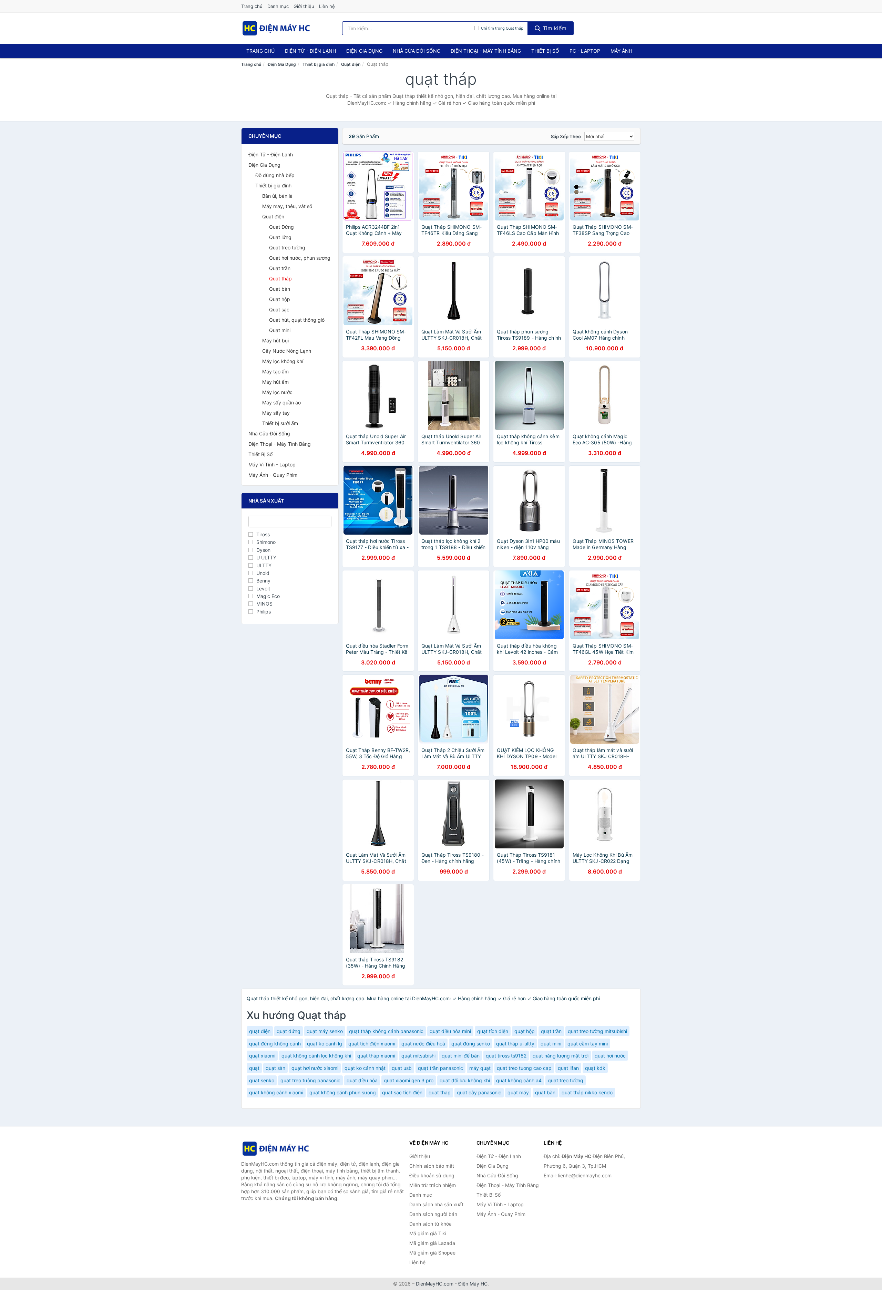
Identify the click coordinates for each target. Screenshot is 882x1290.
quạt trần (551, 1031)
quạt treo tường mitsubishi (597, 1031)
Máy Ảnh (621, 51)
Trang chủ (252, 6)
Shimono (266, 542)
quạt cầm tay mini (587, 1043)
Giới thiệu (304, 6)
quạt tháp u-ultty (515, 1043)
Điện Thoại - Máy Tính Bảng (486, 51)
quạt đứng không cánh (275, 1043)
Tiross (263, 534)
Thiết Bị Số (545, 51)
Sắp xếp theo (566, 136)
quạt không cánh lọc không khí (316, 1056)
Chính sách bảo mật (431, 1166)
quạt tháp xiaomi (376, 1056)
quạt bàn (545, 1092)
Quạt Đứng (281, 227)
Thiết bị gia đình (318, 64)
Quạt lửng (280, 237)
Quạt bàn (279, 289)
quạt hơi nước (610, 1056)
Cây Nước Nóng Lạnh (286, 351)
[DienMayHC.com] (276, 28)
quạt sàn (275, 1068)
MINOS (264, 604)
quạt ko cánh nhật (365, 1068)
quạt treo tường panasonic (310, 1080)
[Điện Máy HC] (275, 1148)
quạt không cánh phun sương (342, 1092)
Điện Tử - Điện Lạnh (310, 51)
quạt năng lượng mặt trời (560, 1056)
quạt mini (551, 1043)
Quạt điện (350, 64)
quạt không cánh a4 (519, 1080)
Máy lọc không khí (282, 361)
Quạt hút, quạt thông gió (297, 320)
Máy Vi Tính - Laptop (272, 464)
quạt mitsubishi (418, 1056)
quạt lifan (568, 1068)
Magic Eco (268, 596)
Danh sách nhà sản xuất (436, 1204)
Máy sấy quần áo (281, 402)
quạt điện (259, 1031)
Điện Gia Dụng (364, 51)
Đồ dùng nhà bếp (275, 175)
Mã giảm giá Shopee (432, 1253)
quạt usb (402, 1068)
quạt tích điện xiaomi (371, 1043)
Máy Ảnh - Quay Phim (272, 475)
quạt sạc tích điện (402, 1092)
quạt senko (261, 1080)
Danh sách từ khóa (430, 1224)
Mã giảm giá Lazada (432, 1243)
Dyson (263, 550)
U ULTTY (266, 557)
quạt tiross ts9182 (506, 1056)
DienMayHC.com (434, 1284)
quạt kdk (595, 1068)
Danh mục (278, 6)
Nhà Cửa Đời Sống (416, 51)
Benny (263, 581)
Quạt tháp (280, 278)
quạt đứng (288, 1031)
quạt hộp (524, 1031)
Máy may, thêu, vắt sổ (287, 206)
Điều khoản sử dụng (431, 1175)
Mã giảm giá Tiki (427, 1233)
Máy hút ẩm (275, 382)
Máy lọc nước (277, 392)
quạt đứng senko (470, 1043)
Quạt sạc (279, 309)
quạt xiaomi (262, 1056)
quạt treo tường (565, 1080)
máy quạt (480, 1068)
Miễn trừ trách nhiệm (432, 1185)
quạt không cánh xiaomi (276, 1092)
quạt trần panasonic (440, 1068)
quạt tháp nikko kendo (587, 1092)
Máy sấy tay (276, 413)
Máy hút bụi (275, 340)
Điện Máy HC (473, 1284)
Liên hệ (327, 6)
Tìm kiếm (553, 28)
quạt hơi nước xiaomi (314, 1068)
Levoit (263, 588)
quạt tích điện (492, 1031)
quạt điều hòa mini (450, 1031)
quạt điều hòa (362, 1080)
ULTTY (263, 565)
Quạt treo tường (287, 247)
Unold (262, 573)
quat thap (440, 1092)
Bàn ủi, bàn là (277, 196)
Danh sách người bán (433, 1214)
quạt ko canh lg (324, 1043)
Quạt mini (279, 330)
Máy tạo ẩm (275, 371)
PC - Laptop (585, 51)
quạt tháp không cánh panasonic (386, 1031)
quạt (254, 1068)
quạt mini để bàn (461, 1056)
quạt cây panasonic (479, 1092)
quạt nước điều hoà (423, 1043)
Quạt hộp (279, 299)
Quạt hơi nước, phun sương (299, 258)
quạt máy (518, 1092)
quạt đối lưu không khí (465, 1080)
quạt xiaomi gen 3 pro (408, 1080)
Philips (263, 612)
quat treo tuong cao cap (524, 1068)
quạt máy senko (325, 1031)
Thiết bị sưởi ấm (280, 423)
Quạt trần (279, 268)
